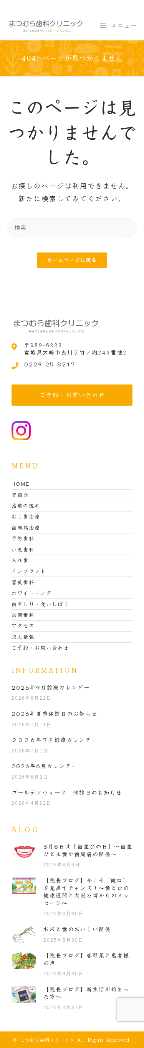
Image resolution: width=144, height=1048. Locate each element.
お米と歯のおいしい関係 (77, 929)
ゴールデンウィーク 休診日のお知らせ (67, 793)
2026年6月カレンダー (45, 766)
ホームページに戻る (72, 260)
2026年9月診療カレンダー (51, 687)
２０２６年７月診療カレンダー (55, 740)
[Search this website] (72, 227)
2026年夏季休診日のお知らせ (55, 714)
